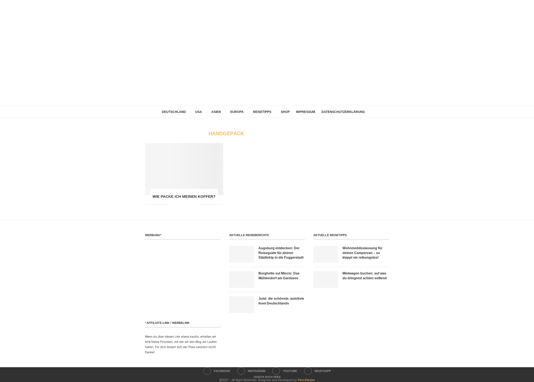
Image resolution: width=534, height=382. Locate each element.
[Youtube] (270, 95)
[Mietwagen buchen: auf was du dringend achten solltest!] (325, 279)
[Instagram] (264, 95)
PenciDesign (306, 380)
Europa (237, 112)
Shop (285, 112)
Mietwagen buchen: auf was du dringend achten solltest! (365, 276)
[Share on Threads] (190, 204)
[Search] (370, 112)
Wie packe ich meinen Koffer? (183, 196)
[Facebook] (258, 95)
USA (198, 112)
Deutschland (174, 112)
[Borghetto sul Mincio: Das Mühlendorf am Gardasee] (241, 279)
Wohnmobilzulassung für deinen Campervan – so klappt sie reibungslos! (362, 252)
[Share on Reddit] (177, 204)
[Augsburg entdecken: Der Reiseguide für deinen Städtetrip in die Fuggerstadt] (241, 254)
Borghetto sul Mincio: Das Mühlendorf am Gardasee (279, 276)
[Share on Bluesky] (195, 204)
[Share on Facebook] (173, 204)
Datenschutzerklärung (343, 112)
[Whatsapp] (276, 95)
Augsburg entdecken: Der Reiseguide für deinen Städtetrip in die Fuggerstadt (281, 252)
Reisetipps (262, 112)
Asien (216, 112)
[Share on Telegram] (186, 204)
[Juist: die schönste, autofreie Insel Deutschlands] (241, 304)
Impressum (305, 112)
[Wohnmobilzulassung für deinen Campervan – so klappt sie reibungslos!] (325, 254)
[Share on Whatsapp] (182, 204)
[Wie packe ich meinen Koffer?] (184, 169)
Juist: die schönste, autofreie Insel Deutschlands (281, 301)
